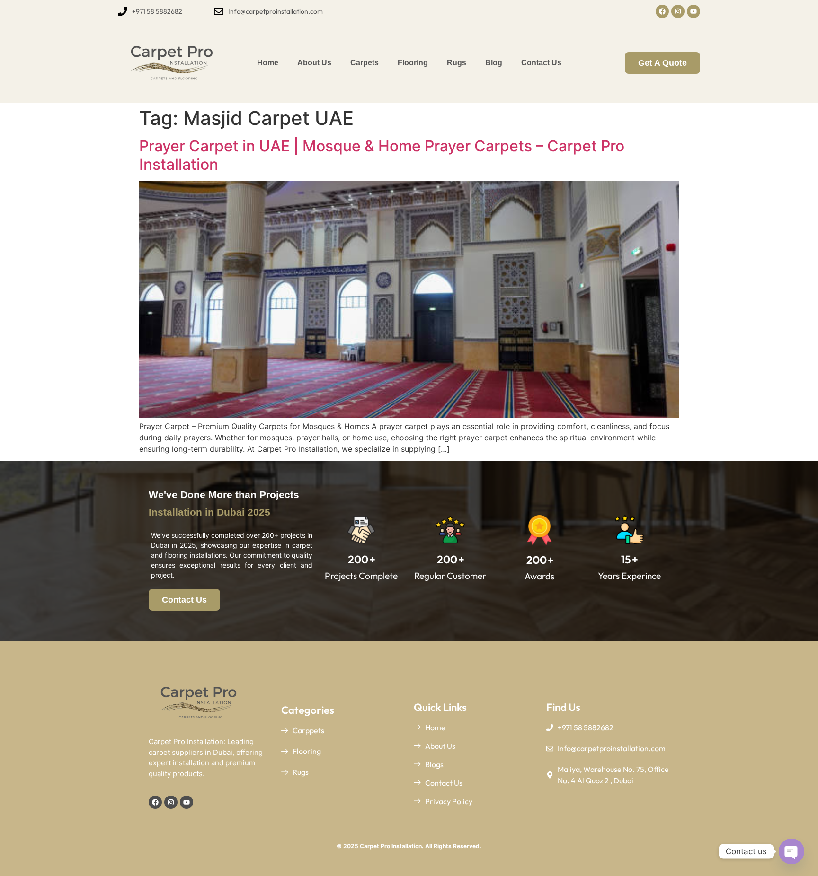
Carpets (364, 63)
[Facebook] (662, 11)
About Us (314, 63)
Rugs (456, 63)
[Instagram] (678, 11)
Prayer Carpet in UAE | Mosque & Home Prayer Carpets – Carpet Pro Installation (381, 155)
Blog (493, 63)
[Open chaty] (791, 851)
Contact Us (541, 63)
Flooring (413, 63)
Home (267, 63)
